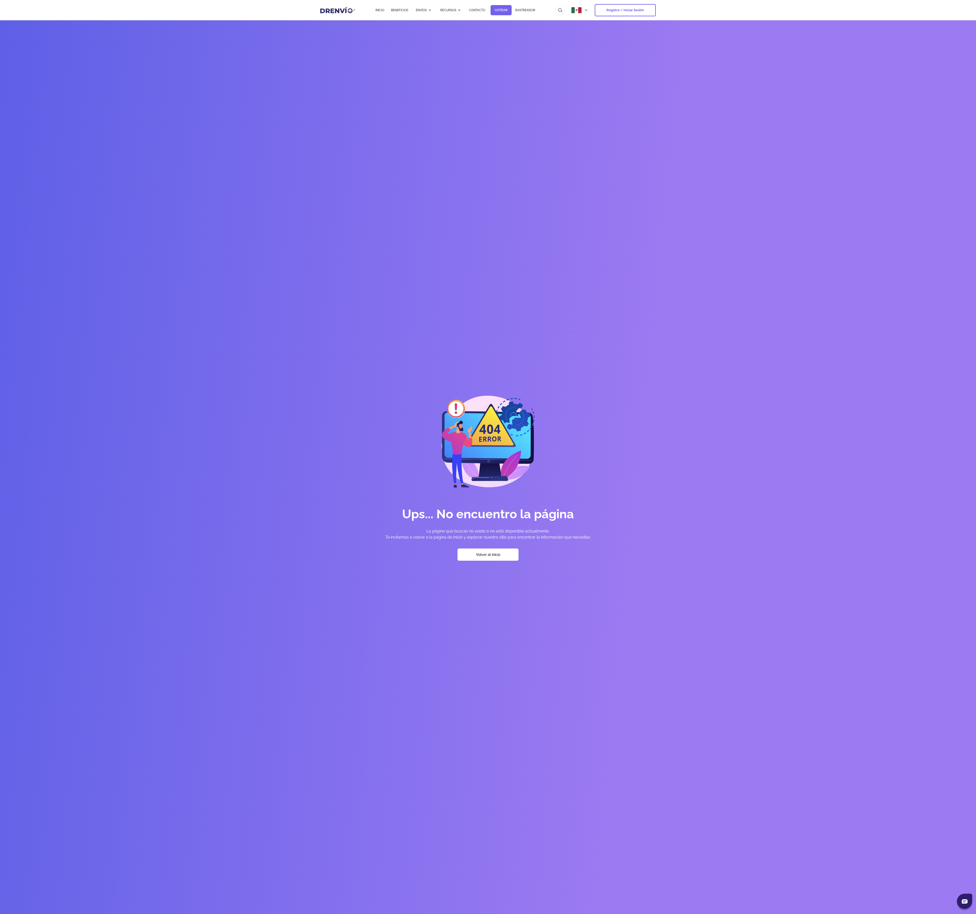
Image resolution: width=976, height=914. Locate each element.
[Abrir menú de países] (580, 10)
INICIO (379, 10)
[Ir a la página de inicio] (338, 10)
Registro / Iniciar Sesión (625, 10)
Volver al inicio (488, 555)
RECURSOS (448, 10)
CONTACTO (477, 10)
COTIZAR (501, 10)
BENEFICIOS (399, 10)
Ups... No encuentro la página (488, 514)
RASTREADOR (525, 10)
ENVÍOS (421, 10)
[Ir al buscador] (560, 10)
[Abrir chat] (964, 901)
